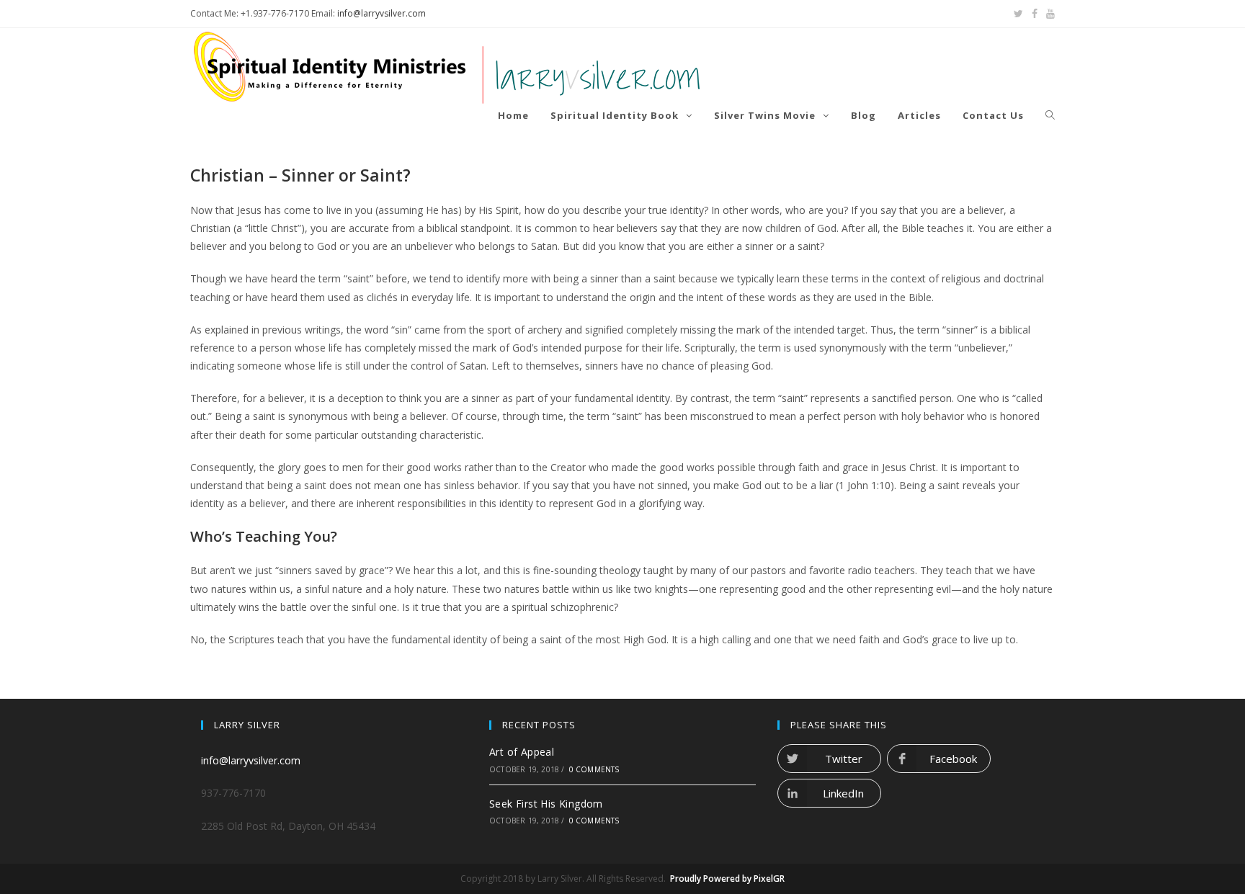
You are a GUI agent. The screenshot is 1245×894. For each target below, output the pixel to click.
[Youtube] (1048, 13)
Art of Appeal (521, 752)
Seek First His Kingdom (546, 803)
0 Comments (594, 769)
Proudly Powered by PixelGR (727, 878)
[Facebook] (1034, 13)
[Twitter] (1018, 13)
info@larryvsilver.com (381, 13)
